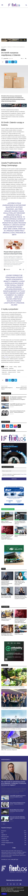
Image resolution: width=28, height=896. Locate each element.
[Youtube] (20, 884)
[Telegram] (15, 62)
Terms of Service (7, 475)
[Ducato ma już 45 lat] (21, 629)
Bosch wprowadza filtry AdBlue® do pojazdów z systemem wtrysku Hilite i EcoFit (17, 818)
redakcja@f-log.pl (14, 859)
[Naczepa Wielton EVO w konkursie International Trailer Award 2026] (5, 811)
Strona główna (4, 46)
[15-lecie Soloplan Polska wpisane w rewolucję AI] (14, 698)
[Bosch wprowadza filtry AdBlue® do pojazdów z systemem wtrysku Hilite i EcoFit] (5, 819)
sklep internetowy (20, 370)
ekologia (11, 366)
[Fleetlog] (14, 5)
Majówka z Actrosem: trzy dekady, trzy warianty (11, 728)
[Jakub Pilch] (2, 58)
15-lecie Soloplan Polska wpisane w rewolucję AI (11, 707)
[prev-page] (2, 418)
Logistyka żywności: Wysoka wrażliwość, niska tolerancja (12, 686)
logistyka (19, 366)
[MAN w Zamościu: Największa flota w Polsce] (7, 516)
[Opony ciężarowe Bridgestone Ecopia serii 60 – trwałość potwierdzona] (5, 413)
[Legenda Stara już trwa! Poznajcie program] (7, 613)
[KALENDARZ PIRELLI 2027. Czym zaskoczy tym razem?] (7, 629)
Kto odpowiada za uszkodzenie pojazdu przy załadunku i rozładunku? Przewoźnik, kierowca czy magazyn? (18, 398)
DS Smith (6, 357)
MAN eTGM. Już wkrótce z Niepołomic (9, 749)
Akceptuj (4, 893)
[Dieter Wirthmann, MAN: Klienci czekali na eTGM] (7, 591)
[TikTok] (17, 884)
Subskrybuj (14, 478)
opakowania (11, 368)
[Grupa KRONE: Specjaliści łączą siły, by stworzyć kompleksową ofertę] (5, 406)
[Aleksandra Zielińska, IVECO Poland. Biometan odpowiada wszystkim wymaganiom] (21, 591)
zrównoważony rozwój (6, 373)
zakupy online (4, 372)
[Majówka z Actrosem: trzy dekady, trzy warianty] (14, 719)
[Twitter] (9, 62)
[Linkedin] (12, 62)
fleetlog (15, 366)
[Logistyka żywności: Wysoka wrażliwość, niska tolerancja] (14, 677)
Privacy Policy (23, 474)
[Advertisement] (14, 22)
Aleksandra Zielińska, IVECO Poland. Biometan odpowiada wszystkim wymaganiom (21, 597)
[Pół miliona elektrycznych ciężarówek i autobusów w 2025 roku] (21, 516)
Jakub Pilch (6, 58)
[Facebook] (6, 62)
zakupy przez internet (12, 372)
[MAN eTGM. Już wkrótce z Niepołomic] (14, 740)
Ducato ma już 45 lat (19, 634)
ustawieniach (16, 891)
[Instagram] (11, 884)
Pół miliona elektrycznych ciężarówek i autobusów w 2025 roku (20, 522)
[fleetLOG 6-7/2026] (14, 448)
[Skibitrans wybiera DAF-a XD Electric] (21, 530)
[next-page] (4, 418)
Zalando (18, 372)
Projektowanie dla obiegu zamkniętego (9, 370)
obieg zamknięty (5, 368)
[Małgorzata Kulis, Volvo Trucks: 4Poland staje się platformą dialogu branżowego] (21, 576)
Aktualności (9, 46)
